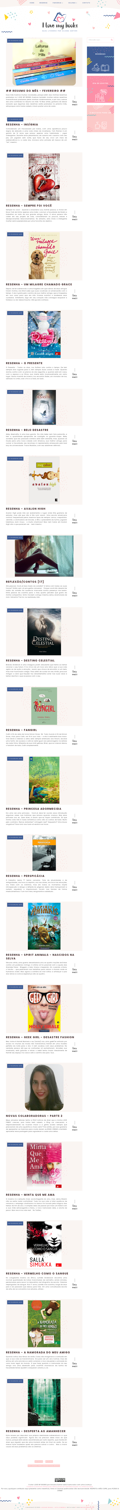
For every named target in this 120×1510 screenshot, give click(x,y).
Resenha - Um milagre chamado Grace (39, 284)
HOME (32, 3)
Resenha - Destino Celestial (30, 660)
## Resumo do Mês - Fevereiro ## (36, 91)
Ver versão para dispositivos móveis (44, 1466)
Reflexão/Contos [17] (25, 582)
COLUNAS (72, 3)
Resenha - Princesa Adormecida (34, 809)
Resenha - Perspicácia (25, 876)
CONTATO (86, 3)
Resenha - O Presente (24, 363)
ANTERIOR (39, 1461)
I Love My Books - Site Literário (53, 1507)
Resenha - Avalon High (26, 509)
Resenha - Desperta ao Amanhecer (36, 1431)
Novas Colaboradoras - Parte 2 (34, 1116)
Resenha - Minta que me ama (30, 1195)
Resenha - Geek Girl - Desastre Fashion (40, 1037)
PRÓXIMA (49, 1461)
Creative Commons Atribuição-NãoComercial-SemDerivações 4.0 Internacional (60, 1487)
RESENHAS (43, 3)
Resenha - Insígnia (22, 124)
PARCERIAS (57, 3)
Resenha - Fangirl (21, 730)
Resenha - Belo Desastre (27, 430)
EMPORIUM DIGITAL (87, 1507)
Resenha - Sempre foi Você (29, 205)
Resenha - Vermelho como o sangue (37, 1273)
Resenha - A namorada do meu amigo (38, 1352)
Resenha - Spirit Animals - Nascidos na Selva (40, 956)
